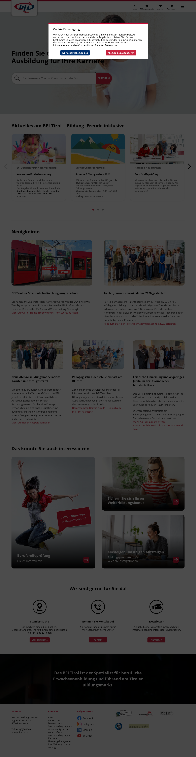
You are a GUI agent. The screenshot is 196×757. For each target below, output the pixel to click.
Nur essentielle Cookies (75, 52)
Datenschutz (112, 45)
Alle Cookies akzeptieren (121, 52)
